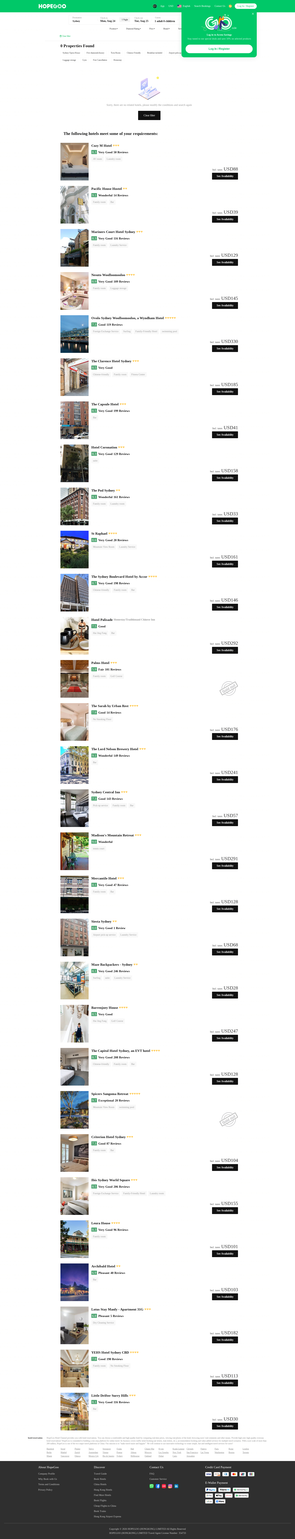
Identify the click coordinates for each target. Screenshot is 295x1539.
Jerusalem (191, 1456)
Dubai (161, 1456)
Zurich (77, 1452)
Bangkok (50, 1449)
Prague (119, 1452)
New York (177, 1452)
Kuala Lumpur (178, 1449)
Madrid (64, 1452)
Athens (133, 1452)
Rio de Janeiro (108, 1456)
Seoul (63, 1449)
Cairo (175, 1456)
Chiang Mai (149, 1449)
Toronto (246, 1452)
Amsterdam (93, 1452)
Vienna (105, 1452)
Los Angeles (164, 1452)
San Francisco (192, 1452)
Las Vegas (205, 1452)
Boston (231, 1452)
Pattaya (203, 1449)
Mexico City (94, 1456)
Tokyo (91, 1449)
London (246, 1449)
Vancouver (65, 1456)
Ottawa (77, 1456)
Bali (132, 1449)
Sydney (120, 1456)
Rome (231, 1449)
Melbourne (135, 1456)
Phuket (77, 1449)
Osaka (119, 1449)
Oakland (148, 1456)
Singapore (107, 1449)
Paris (217, 1449)
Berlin (49, 1452)
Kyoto (161, 1449)
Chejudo (190, 1449)
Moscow (148, 1452)
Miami (49, 1456)
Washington (219, 1452)
